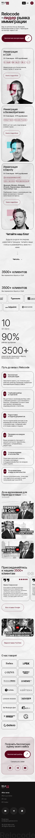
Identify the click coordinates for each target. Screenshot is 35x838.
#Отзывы (5, 802)
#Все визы (6, 793)
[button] (32, 3)
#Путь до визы (7, 796)
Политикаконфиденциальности (9, 820)
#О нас (4, 799)
